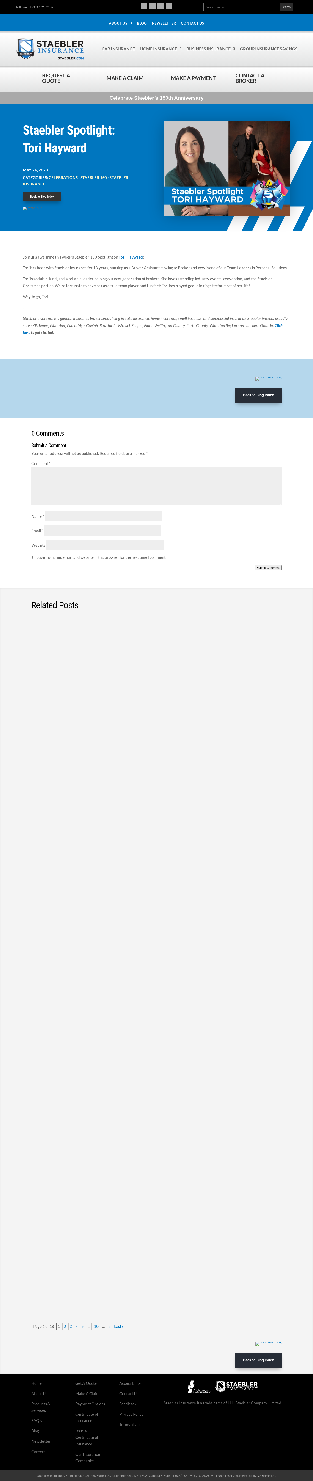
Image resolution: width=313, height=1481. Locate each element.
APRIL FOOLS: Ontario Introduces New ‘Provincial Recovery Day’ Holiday (118, 920)
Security (98, 715)
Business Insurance (209, 48)
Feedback (127, 1403)
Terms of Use (130, 1424)
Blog (142, 23)
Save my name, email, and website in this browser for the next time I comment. (101, 557)
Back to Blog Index (42, 196)
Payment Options (90, 1403)
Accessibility (130, 1383)
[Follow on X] (160, 6)
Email (37, 530)
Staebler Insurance (130, 645)
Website (38, 545)
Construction (99, 857)
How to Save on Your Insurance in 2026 (81, 1061)
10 (96, 1326)
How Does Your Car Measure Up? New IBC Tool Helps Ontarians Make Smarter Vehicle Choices (144, 778)
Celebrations (63, 177)
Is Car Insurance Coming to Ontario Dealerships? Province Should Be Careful (123, 1198)
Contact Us (192, 23)
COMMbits (266, 1476)
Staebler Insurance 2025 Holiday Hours (81, 1269)
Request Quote (4, 1450)
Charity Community (75, 645)
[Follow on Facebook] (144, 6)
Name (37, 516)
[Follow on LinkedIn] (169, 6)
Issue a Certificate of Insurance (86, 1437)
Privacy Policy (131, 1414)
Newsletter (164, 23)
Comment (40, 463)
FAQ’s (36, 1420)
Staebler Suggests (143, 787)
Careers (38, 1451)
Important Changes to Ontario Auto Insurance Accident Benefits (109, 990)
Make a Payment (193, 78)
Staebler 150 (93, 177)
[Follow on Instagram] (152, 6)
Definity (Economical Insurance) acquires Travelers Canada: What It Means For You (130, 1132)
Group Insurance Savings (268, 48)
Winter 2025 (97, 1278)
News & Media (92, 928)
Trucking (156, 715)
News (109, 645)
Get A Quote (86, 1383)
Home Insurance (158, 48)
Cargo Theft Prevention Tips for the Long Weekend (94, 707)
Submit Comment (268, 568)
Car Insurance (118, 48)
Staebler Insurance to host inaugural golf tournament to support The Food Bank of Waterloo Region (149, 636)
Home (36, 1383)
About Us (118, 23)
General (98, 645)
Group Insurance (95, 1070)
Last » (119, 1326)
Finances (89, 787)
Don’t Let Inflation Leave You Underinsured (84, 849)
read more (266, 668)
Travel (142, 715)
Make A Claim (87, 1393)
